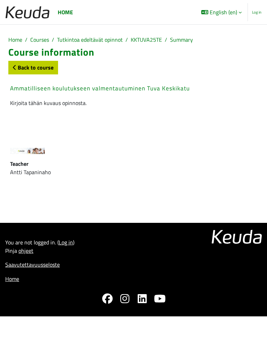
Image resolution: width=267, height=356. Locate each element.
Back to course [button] (35, 67)
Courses (39, 39)
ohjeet (25, 250)
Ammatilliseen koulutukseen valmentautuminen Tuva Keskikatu (100, 88)
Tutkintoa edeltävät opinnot (90, 39)
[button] (221, 12)
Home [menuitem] (65, 12)
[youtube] (159, 299)
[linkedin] (142, 299)
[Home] (27, 12)
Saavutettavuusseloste (32, 264)
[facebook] (107, 299)
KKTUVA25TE (146, 39)
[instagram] (125, 299)
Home (15, 39)
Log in (256, 12)
